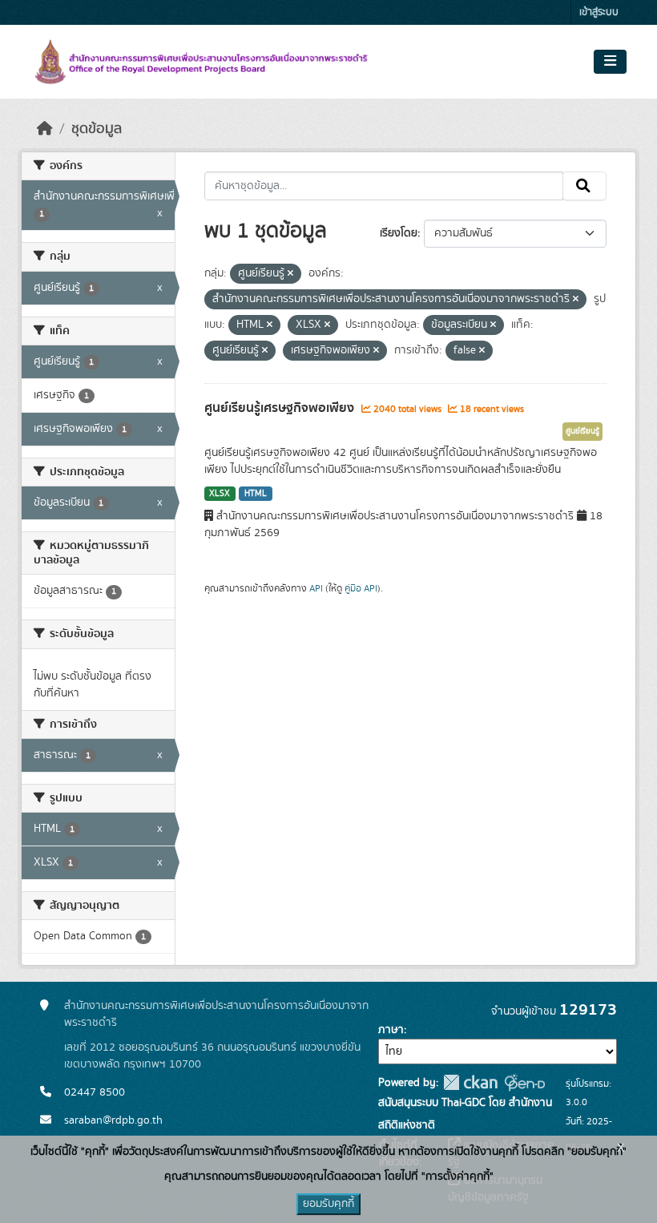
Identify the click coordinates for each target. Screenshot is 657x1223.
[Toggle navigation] (610, 62)
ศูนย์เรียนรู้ (582, 431)
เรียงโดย (398, 233)
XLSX (219, 493)
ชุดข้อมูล (96, 129)
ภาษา (391, 1030)
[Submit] (584, 186)
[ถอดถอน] (290, 274)
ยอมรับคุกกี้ (328, 1204)
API (316, 588)
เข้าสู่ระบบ (599, 12)
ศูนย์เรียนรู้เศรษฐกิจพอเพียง (280, 408)
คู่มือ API (361, 588)
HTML (255, 493)
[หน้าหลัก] (45, 129)
